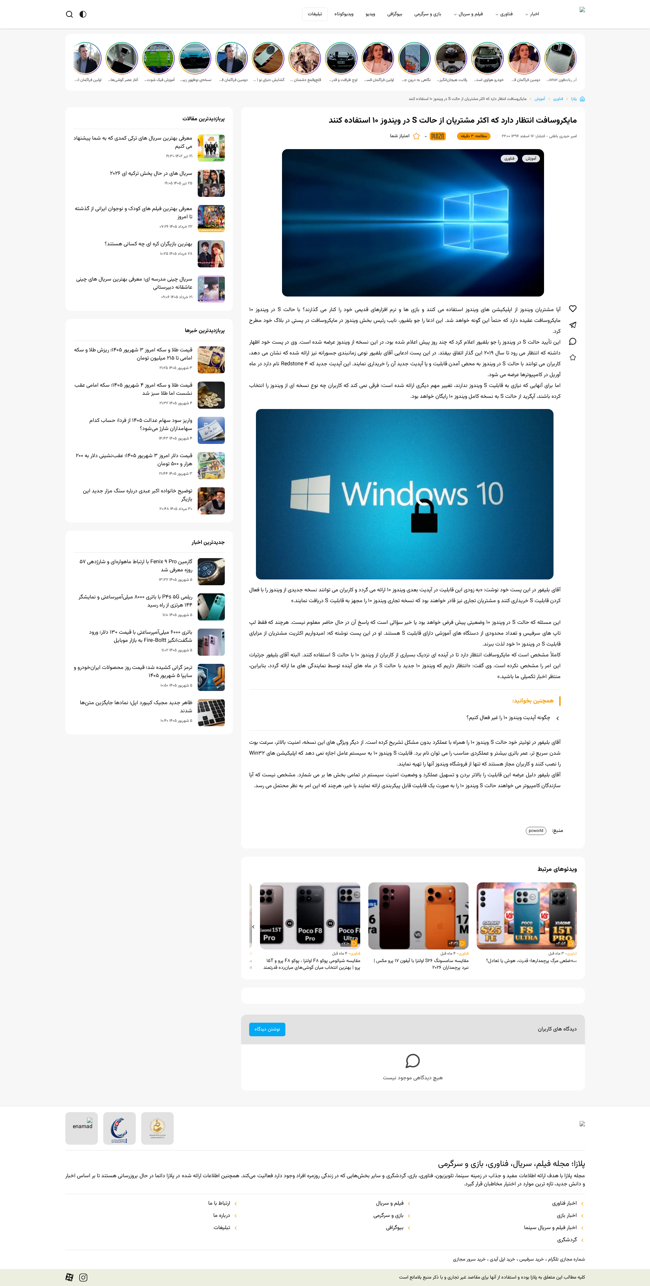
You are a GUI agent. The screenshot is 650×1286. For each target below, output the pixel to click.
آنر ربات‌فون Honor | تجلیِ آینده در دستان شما (561, 80)
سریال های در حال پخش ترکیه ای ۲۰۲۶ (151, 174)
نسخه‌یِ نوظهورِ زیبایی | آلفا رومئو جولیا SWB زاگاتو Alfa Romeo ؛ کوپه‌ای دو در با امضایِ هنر (195, 80)
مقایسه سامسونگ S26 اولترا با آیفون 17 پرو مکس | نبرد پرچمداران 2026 (421, 964)
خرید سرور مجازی (469, 1259)
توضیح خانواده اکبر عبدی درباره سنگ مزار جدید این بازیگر (137, 495)
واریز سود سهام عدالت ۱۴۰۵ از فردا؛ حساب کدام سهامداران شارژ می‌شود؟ (140, 425)
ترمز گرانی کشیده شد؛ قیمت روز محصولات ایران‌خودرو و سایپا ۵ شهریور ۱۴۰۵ (133, 672)
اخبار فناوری (564, 1204)
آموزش (540, 99)
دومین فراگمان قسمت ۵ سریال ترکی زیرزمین (524, 80)
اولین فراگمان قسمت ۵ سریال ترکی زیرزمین (378, 80)
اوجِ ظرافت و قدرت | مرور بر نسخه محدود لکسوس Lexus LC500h (342, 80)
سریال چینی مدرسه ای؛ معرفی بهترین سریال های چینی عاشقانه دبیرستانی (134, 283)
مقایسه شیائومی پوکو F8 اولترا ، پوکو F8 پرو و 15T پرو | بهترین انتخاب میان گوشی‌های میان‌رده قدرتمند (311, 964)
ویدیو (370, 14)
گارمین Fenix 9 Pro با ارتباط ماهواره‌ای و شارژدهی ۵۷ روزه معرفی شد (136, 566)
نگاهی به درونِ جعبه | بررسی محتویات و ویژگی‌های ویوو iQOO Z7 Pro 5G (415, 80)
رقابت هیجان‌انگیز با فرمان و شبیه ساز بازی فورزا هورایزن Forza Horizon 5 (451, 80)
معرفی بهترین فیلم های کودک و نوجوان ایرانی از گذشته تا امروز (133, 213)
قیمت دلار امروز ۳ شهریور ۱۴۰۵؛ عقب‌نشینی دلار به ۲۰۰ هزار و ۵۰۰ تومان (134, 460)
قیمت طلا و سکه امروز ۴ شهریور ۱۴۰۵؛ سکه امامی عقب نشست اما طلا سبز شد (133, 390)
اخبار (534, 14)
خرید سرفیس (531, 1259)
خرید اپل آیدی (502, 1259)
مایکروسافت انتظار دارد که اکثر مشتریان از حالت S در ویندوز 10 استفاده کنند (467, 99)
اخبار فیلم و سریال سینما (550, 1228)
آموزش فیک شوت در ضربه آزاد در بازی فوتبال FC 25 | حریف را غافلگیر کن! (159, 80)
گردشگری (567, 1240)
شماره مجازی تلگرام (566, 1259)
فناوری (506, 14)
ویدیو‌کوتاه (343, 14)
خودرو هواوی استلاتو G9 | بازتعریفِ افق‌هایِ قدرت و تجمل (488, 80)
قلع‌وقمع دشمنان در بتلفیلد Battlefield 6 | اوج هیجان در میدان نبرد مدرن (305, 80)
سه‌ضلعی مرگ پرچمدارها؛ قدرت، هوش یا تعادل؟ (531, 961)
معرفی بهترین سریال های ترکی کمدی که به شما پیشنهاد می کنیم (132, 143)
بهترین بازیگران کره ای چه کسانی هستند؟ (148, 244)
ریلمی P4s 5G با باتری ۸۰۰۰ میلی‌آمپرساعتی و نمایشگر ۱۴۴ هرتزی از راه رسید (135, 601)
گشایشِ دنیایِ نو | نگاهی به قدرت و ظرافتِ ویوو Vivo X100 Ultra (268, 80)
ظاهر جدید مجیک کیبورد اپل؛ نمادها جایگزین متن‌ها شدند (136, 707)
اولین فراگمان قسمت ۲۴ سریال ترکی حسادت (86, 80)
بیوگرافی (394, 14)
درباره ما (221, 1216)
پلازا (574, 99)
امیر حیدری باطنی (563, 136)
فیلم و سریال (471, 14)
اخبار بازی (567, 1216)
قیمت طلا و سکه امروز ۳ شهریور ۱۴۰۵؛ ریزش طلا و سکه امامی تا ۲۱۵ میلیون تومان (133, 354)
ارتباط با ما (219, 1204)
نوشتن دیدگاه (267, 1029)
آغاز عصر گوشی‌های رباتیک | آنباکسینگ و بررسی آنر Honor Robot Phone (122, 80)
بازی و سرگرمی (427, 14)
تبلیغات (315, 14)
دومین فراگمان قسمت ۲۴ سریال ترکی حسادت (232, 80)
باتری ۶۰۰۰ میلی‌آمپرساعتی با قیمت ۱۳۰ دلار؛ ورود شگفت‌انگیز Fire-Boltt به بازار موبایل (140, 637)
